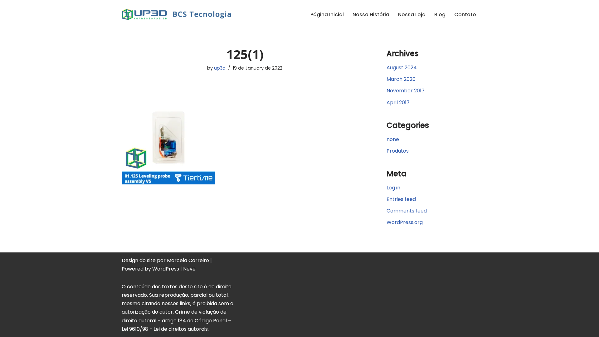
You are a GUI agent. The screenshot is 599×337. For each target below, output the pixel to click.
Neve (189, 268)
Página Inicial (327, 14)
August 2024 (402, 67)
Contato (465, 14)
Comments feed (407, 210)
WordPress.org (405, 222)
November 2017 (406, 90)
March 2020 (401, 79)
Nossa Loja (412, 14)
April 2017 (398, 102)
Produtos (398, 150)
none (393, 139)
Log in (393, 187)
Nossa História (371, 14)
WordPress (165, 268)
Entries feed (401, 199)
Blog (440, 14)
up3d (220, 68)
